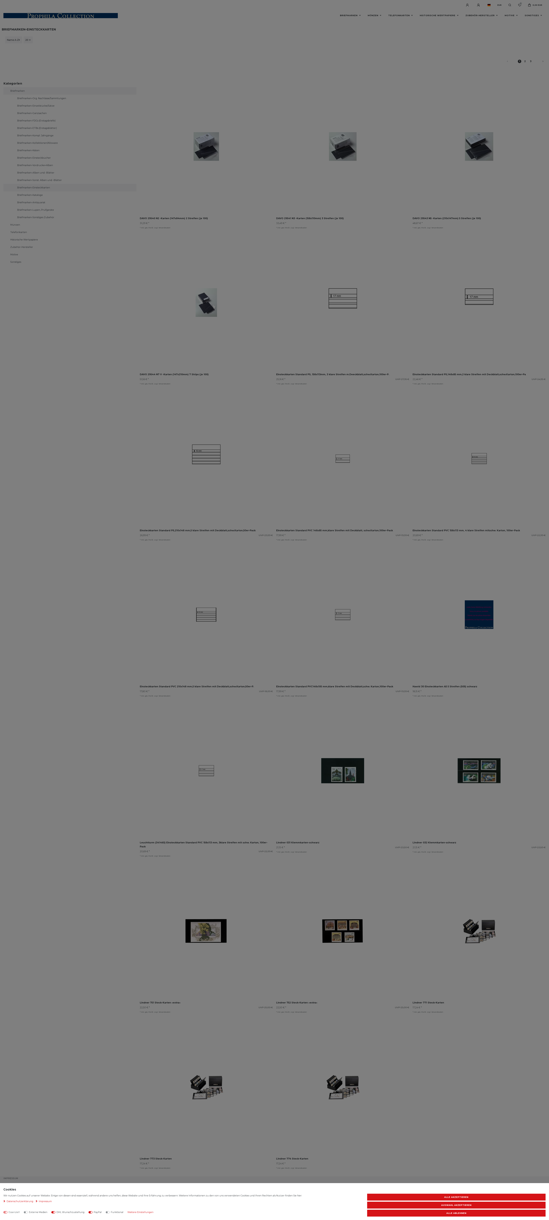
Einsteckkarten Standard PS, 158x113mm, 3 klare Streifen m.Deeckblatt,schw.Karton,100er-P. (332, 374)
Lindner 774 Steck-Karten (292, 1158)
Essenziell (14, 1212)
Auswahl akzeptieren (456, 1205)
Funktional (117, 1212)
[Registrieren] (479, 5)
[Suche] (510, 5)
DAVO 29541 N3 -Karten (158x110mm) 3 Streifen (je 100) (310, 218)
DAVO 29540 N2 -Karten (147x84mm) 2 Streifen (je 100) (174, 218)
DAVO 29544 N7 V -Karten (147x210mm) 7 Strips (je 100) (174, 374)
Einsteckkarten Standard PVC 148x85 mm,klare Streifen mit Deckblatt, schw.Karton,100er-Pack (334, 530)
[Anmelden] (468, 5)
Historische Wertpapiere (438, 15)
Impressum (10, 1178)
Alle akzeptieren (456, 1197)
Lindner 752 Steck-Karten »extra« (296, 1002)
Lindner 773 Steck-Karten (156, 1158)
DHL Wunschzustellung (70, 1212)
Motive (510, 15)
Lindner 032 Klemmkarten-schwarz (434, 842)
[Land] (489, 5)
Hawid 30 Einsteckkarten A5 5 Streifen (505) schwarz (445, 686)
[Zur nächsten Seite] (539, 61)
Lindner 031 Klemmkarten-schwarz (297, 842)
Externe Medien (38, 1212)
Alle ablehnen (456, 1213)
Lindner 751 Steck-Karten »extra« (160, 1002)
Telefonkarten (399, 15)
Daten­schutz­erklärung (20, 1201)
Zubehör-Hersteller (480, 15)
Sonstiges (532, 15)
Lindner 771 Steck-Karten (428, 1002)
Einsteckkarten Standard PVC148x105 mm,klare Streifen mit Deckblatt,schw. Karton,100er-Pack (334, 686)
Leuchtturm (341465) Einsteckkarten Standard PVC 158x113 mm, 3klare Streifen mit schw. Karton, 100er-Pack (203, 844)
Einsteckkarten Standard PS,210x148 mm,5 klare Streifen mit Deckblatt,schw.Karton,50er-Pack (198, 530)
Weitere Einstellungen (140, 1212)
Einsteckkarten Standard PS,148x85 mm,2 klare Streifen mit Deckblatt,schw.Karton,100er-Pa (469, 374)
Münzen (373, 15)
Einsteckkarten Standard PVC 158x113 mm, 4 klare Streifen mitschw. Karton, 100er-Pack (466, 530)
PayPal (98, 1212)
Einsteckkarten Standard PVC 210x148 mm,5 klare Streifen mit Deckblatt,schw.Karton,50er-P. (197, 686)
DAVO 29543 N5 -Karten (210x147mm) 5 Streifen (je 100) (447, 218)
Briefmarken (349, 15)
